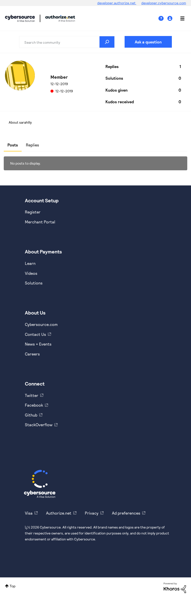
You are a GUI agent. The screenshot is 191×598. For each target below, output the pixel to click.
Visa (29, 513)
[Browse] (180, 18)
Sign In (170, 18)
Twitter (31, 395)
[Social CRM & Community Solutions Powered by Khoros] (175, 587)
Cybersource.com (41, 324)
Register (33, 212)
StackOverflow (38, 424)
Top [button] (12, 586)
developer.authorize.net (116, 3)
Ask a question (148, 41)
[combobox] (67, 42)
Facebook (34, 405)
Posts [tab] (12, 144)
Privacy (91, 513)
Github (31, 415)
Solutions (34, 283)
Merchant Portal (40, 221)
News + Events (38, 344)
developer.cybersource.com (163, 3)
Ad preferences (126, 513)
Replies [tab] (32, 144)
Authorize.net (58, 513)
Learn (30, 263)
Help (162, 18)
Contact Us (35, 334)
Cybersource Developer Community (20, 18)
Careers (32, 354)
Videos (31, 273)
